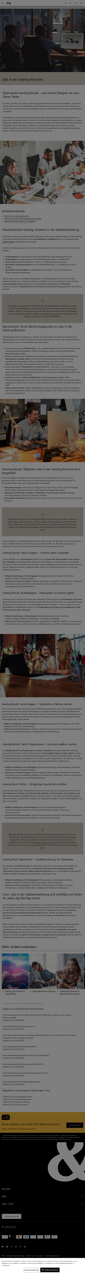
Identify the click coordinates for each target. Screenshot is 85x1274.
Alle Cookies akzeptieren (50, 1270)
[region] (42, 1266)
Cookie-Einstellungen (31, 1270)
